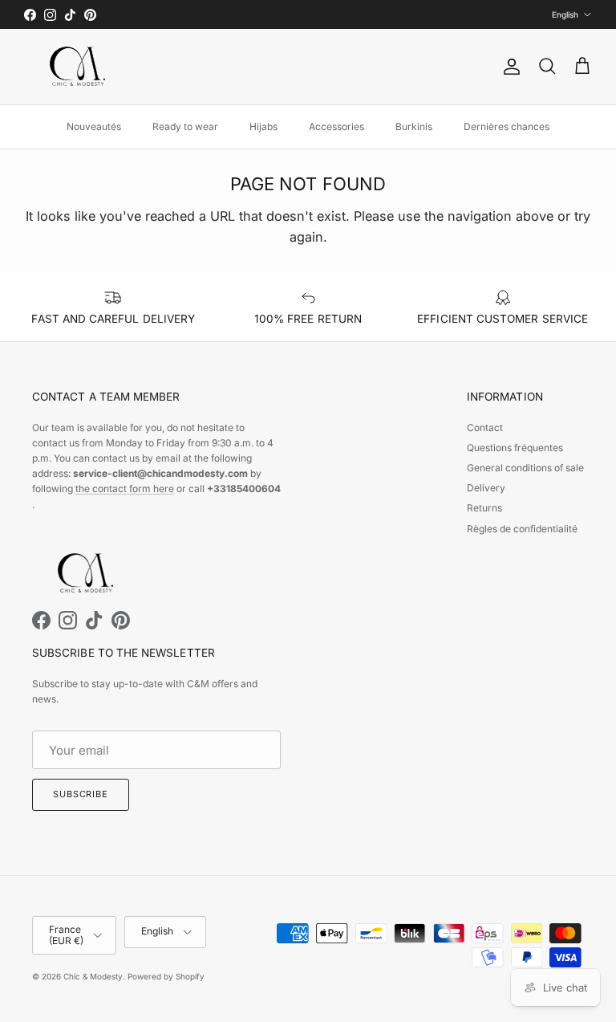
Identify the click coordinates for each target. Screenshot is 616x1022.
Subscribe (80, 794)
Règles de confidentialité (522, 529)
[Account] (508, 66)
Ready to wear (185, 126)
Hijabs (263, 126)
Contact (485, 427)
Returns (484, 508)
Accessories (336, 126)
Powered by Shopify (166, 976)
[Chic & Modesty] (80, 66)
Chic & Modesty (93, 976)
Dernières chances (506, 126)
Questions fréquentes (515, 448)
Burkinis (413, 126)
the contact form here (124, 488)
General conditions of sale (525, 468)
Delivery (486, 488)
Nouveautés (94, 126)
